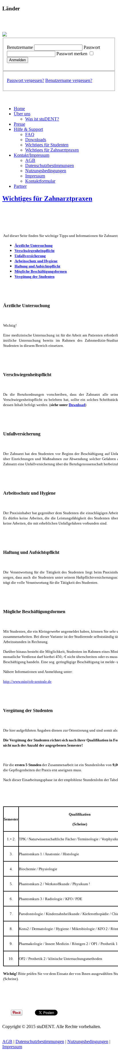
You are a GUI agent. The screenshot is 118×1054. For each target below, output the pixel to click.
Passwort (92, 47)
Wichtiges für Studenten (46, 144)
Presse (19, 124)
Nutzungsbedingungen (45, 170)
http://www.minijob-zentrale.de (27, 681)
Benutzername (20, 47)
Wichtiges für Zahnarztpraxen (52, 150)
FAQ (29, 134)
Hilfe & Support (28, 129)
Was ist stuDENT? (42, 118)
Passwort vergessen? (25, 80)
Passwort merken (71, 53)
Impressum (35, 175)
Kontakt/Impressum (31, 155)
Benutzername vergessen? (68, 80)
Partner (20, 186)
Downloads (35, 139)
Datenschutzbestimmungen (49, 165)
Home (19, 108)
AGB (30, 160)
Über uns (22, 113)
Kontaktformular (40, 181)
